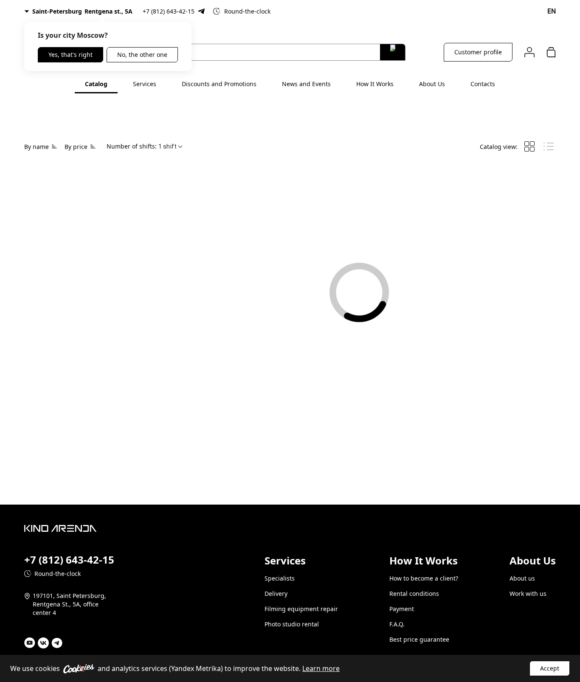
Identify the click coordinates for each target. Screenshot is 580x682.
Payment (401, 609)
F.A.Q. (397, 624)
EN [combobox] (551, 11)
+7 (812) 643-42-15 (168, 11)
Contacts (482, 84)
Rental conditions (414, 593)
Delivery (276, 593)
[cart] (551, 52)
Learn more (321, 668)
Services (144, 84)
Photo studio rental (292, 624)
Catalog (96, 84)
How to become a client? (423, 578)
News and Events (306, 84)
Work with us (528, 593)
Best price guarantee (419, 639)
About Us (432, 84)
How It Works (375, 84)
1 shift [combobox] (167, 146)
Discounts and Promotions (219, 84)
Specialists (280, 578)
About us (522, 578)
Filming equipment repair (301, 609)
